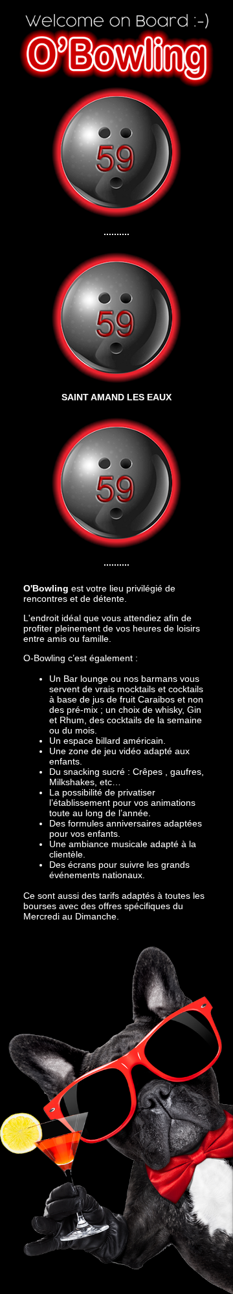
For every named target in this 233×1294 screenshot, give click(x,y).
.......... (116, 232)
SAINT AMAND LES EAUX (116, 397)
